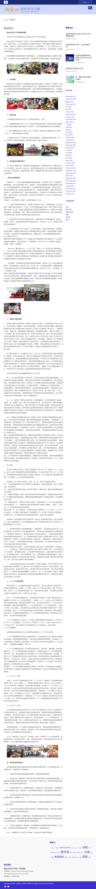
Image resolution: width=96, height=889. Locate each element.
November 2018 (71, 178)
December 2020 (70, 142)
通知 (67, 220)
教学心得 (69, 209)
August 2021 (69, 122)
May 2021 (68, 130)
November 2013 (71, 191)
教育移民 (59, 856)
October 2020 (70, 147)
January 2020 (70, 165)
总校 (87, 852)
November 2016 (71, 181)
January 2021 (70, 140)
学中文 (82, 852)
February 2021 (70, 137)
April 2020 (69, 158)
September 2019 (71, 173)
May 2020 (68, 155)
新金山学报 (69, 212)
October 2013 (70, 193)
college (56, 847)
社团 (81, 857)
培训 (71, 852)
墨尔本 (74, 852)
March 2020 (69, 160)
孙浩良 (78, 852)
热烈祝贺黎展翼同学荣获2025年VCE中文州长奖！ (83, 57)
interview (73, 847)
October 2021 (70, 117)
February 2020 (70, 163)
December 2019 (70, 168)
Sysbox (56, 883)
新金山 (66, 857)
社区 (78, 857)
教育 (53, 857)
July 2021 (69, 124)
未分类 (68, 217)
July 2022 (69, 107)
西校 (85, 856)
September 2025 (71, 99)
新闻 (67, 214)
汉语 (70, 857)
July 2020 (69, 150)
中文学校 (52, 852)
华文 (59, 852)
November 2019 (71, 171)
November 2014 (71, 183)
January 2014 (70, 186)
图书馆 (65, 852)
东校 (85, 847)
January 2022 (70, 112)
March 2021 (69, 135)
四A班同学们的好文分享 (74, 68)
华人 (56, 852)
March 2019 (69, 176)
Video (67, 207)
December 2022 (70, 104)
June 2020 (69, 153)
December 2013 (70, 188)
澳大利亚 (74, 857)
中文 (90, 847)
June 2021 (69, 127)
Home (6, 20)
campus (53, 847)
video (80, 847)
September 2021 (71, 119)
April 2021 (69, 132)
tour (77, 847)
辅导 (90, 857)
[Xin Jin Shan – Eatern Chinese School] (22, 9)
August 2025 (69, 102)
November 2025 (71, 96)
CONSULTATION (64, 848)
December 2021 (70, 114)
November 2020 (71, 145)
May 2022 (68, 109)
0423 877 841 (15, 876)
